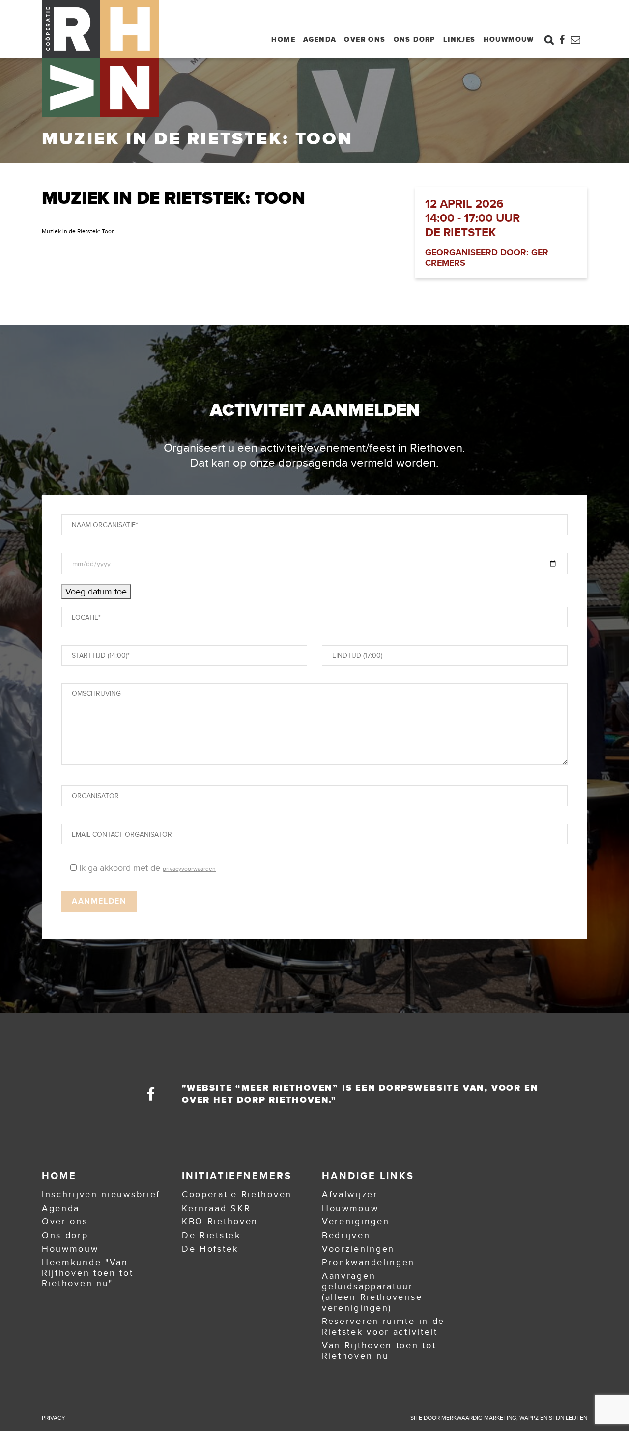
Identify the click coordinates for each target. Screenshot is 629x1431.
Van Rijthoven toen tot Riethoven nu (379, 1350)
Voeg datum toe (96, 591)
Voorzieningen (358, 1249)
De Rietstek (211, 1235)
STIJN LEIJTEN (568, 1417)
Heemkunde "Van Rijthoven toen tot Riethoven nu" (88, 1272)
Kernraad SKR (216, 1208)
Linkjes (459, 39)
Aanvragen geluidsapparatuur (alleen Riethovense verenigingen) (372, 1292)
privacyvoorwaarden (189, 868)
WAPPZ (529, 1417)
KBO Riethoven (220, 1221)
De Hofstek (210, 1249)
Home (283, 39)
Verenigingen (355, 1221)
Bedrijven (346, 1235)
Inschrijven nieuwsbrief (101, 1194)
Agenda (319, 39)
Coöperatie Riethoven (237, 1194)
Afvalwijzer (350, 1194)
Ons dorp (414, 39)
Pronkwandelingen (368, 1262)
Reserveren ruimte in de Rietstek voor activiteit (383, 1326)
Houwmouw (509, 39)
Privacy (53, 1417)
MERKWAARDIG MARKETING (478, 1417)
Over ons (364, 39)
